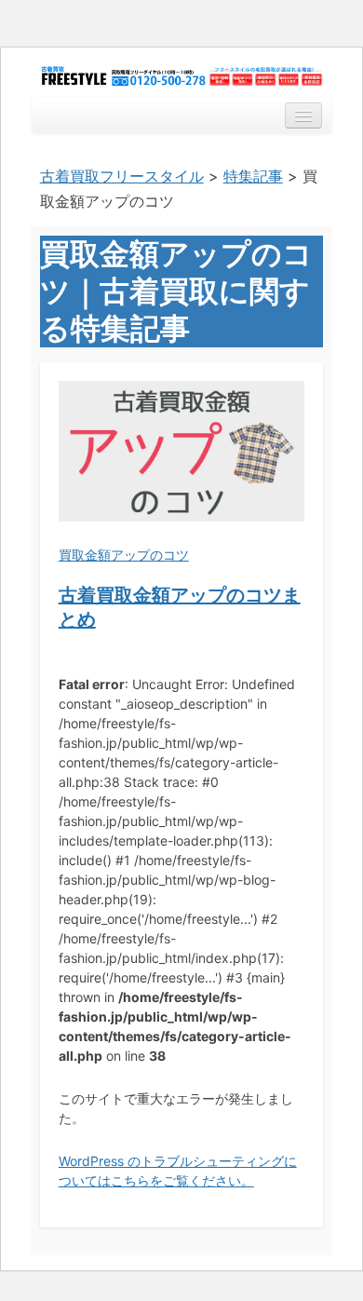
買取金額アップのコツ (124, 554)
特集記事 (253, 176)
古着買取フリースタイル (122, 176)
